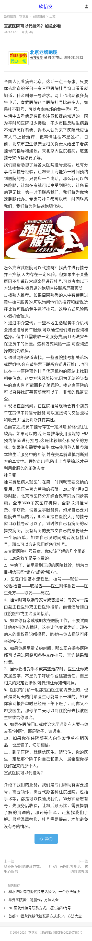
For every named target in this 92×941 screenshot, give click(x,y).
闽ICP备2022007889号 (67, 932)
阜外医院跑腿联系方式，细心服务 (23, 869)
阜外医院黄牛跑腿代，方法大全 (33, 900)
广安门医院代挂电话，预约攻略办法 (68, 869)
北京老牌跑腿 (43, 52)
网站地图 (46, 932)
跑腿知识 (39, 16)
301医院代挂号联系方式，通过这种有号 (39, 908)
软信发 (46, 6)
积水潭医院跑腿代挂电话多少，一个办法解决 (44, 892)
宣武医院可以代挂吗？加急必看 (32, 26)
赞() (49, 839)
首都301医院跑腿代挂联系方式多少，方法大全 (45, 916)
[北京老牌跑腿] (18, 58)
